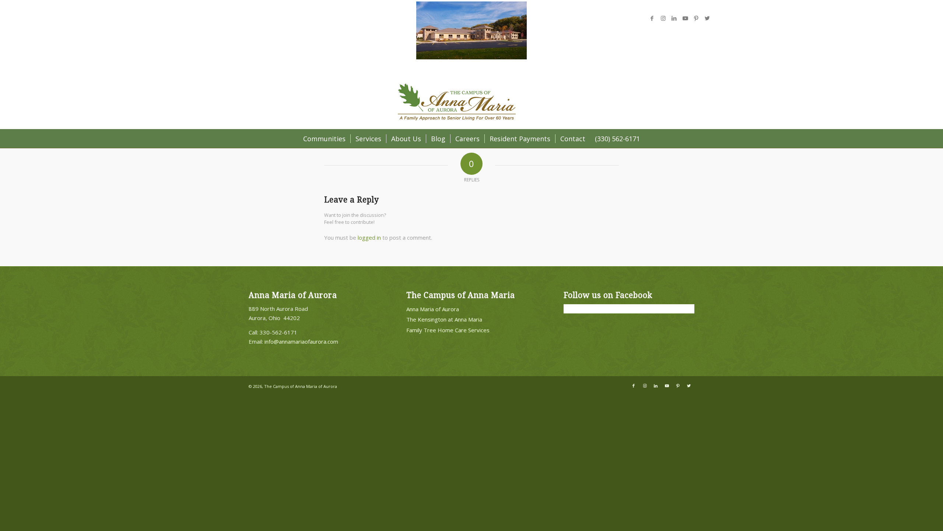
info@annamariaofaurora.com (301, 341)
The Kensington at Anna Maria (444, 319)
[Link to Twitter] (707, 18)
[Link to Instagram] (663, 18)
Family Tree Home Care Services (448, 330)
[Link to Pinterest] (696, 18)
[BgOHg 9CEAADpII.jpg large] (471, 57)
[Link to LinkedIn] (674, 18)
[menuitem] (324, 138)
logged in (369, 237)
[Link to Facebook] (652, 18)
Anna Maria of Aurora (432, 309)
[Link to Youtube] (685, 18)
